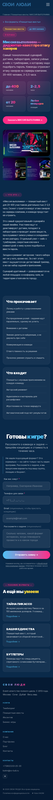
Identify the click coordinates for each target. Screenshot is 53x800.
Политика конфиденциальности (16, 793)
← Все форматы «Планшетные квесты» (22, 22)
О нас (5, 737)
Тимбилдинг (9, 708)
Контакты (8, 751)
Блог (5, 746)
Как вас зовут (12, 479)
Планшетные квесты (19, 14)
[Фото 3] (38, 169)
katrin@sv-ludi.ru (11, 770)
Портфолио (9, 741)
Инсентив (8, 717)
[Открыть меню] (48, 4)
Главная (6, 14)
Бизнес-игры (9, 722)
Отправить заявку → (26, 554)
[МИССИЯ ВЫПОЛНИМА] (26, 143)
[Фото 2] (14, 169)
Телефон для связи (14, 493)
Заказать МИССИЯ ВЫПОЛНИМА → (25, 120)
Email (22, 510)
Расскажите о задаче (22, 526)
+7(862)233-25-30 (12, 766)
